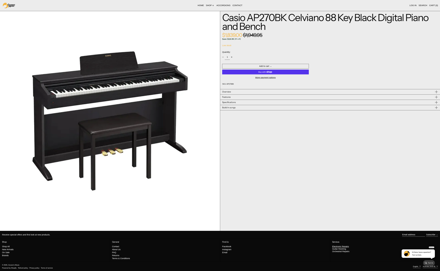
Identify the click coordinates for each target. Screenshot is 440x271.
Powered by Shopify (9, 268)
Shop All (6, 246)
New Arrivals (8, 249)
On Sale (6, 252)
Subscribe (430, 234)
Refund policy (23, 268)
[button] (423, 5)
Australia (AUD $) (429, 266)
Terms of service (47, 268)
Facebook (226, 246)
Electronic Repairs (340, 246)
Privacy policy (34, 268)
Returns (115, 255)
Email (224, 252)
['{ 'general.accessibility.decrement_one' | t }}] (223, 57)
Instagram (226, 249)
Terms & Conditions (121, 258)
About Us (116, 249)
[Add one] (232, 57)
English (416, 266)
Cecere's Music (13, 265)
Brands (5, 255)
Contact (115, 246)
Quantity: (226, 52)
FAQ (114, 252)
